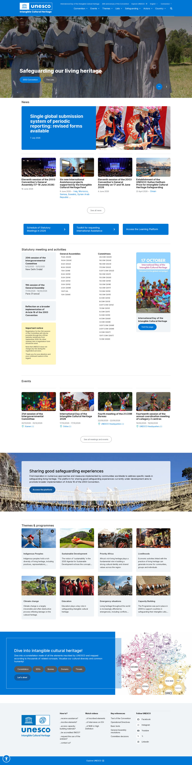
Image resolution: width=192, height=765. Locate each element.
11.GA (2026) (66, 257)
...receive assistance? (69, 718)
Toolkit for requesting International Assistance (89, 229)
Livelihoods (144, 553)
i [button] (166, 86)
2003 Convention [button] (30, 80)
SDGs (38, 669)
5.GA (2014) (65, 277)
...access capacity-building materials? (68, 727)
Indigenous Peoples (33, 553)
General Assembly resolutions (118, 731)
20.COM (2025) (105, 257)
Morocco (83, 191)
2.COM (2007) (104, 332)
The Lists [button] (50, 80)
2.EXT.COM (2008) (106, 329)
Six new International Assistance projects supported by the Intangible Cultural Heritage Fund (76, 183)
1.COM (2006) (104, 339)
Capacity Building (146, 601)
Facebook (146, 719)
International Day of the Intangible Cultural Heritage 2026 (76, 416)
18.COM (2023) (105, 264)
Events (93, 8)
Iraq (75, 191)
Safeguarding (131, 8)
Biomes (51, 669)
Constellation (23, 669)
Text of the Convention (121, 718)
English (153, 4)
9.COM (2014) (104, 298)
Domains (64, 669)
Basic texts (115, 726)
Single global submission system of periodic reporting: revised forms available (56, 123)
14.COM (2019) (105, 281)
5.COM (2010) (104, 315)
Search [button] (170, 8)
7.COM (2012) (104, 308)
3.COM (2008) (104, 322)
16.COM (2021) (105, 274)
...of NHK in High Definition (92, 727)
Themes (106, 8)
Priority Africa (107, 553)
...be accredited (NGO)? (70, 732)
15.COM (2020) (105, 277)
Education (66, 601)
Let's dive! (22, 677)
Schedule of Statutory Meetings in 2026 (38, 229)
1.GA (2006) (65, 294)
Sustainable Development (74, 553)
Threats (79, 669)
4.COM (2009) (104, 318)
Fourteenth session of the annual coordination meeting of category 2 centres (153, 416)
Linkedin (145, 742)
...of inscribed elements (95, 718)
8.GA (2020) (66, 267)
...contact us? (65, 743)
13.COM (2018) (105, 284)
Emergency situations (110, 601)
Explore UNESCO (138, 4)
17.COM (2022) (105, 267)
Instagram (146, 725)
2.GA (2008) (66, 288)
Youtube (145, 730)
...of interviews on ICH (94, 722)
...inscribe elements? (68, 722)
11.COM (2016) (104, 291)
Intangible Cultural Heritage (36, 11)
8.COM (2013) (104, 301)
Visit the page (147, 327)
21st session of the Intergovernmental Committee (32, 416)
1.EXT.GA (64, 291)
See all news (96, 210)
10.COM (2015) (105, 294)
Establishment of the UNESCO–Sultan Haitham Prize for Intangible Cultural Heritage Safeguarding (152, 183)
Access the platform (42, 490)
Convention (79, 8)
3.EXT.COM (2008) (106, 325)
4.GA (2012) (65, 281)
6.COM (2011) (104, 312)
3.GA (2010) (65, 284)
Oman (153, 191)
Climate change (31, 601)
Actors (146, 8)
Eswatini (72, 194)
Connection (165, 4)
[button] (6, 758)
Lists (117, 8)
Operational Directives (120, 722)
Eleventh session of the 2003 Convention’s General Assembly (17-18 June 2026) (38, 182)
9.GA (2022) (66, 264)
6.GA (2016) (65, 274)
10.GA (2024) (66, 260)
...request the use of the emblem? (70, 737)
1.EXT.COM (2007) (106, 335)
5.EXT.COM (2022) (106, 271)
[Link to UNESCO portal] (37, 6)
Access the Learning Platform (142, 229)
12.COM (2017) (105, 288)
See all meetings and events (96, 439)
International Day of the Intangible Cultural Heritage (79, 4)
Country (159, 8)
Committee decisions (120, 736)
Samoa (63, 194)
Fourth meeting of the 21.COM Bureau (115, 415)
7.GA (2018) (65, 271)
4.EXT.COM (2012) (106, 305)
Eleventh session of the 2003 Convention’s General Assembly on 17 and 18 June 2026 (115, 183)
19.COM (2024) (105, 260)
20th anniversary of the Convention (115, 4)
